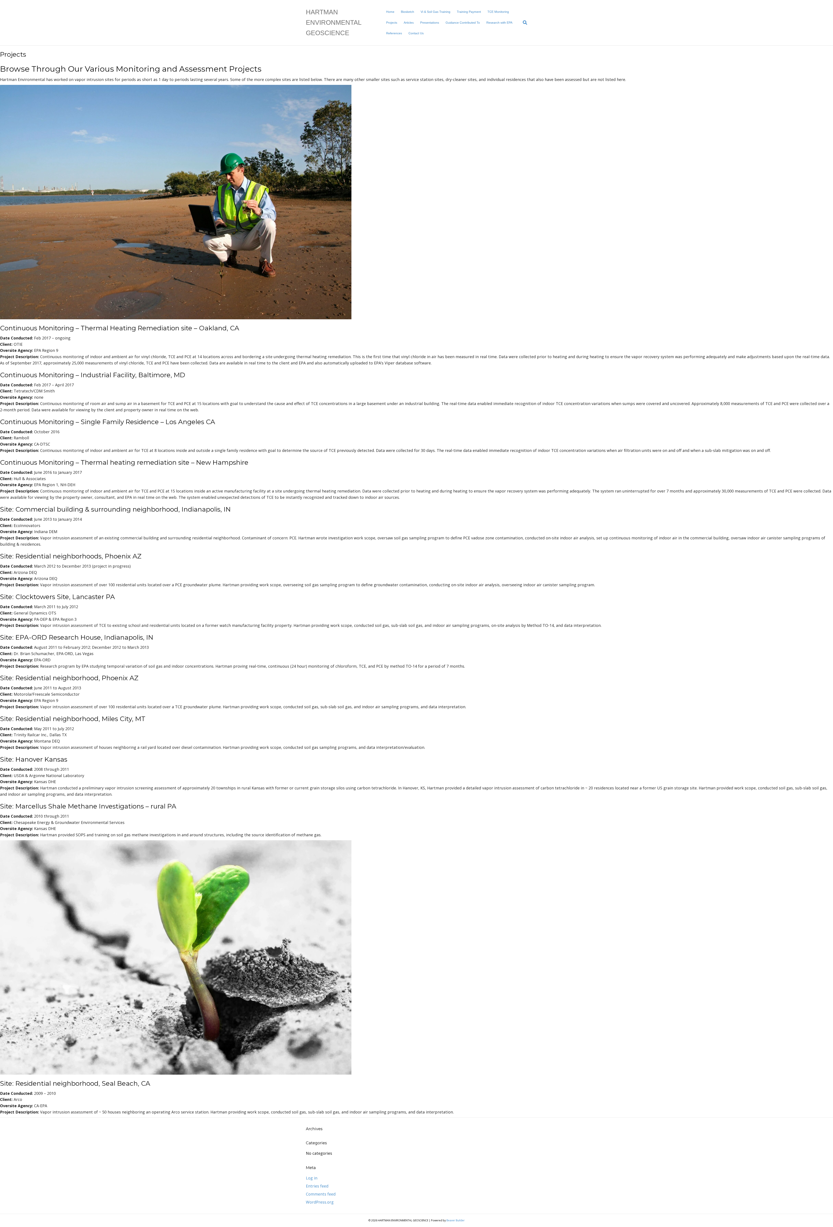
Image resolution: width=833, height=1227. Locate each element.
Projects (391, 22)
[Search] (523, 23)
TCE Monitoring (498, 11)
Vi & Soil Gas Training (435, 11)
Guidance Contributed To (463, 22)
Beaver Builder (455, 1220)
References (394, 33)
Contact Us (416, 33)
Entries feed (317, 1186)
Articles (409, 22)
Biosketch (407, 11)
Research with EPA (499, 22)
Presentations (429, 22)
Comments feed (321, 1194)
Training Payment (469, 11)
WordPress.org (320, 1202)
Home (390, 11)
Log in (311, 1178)
